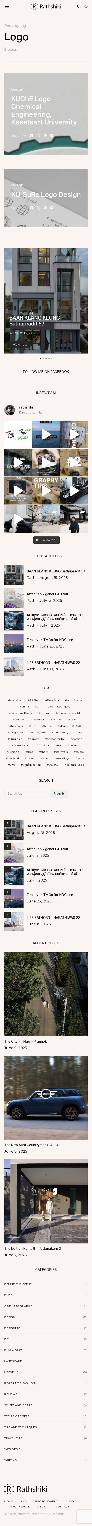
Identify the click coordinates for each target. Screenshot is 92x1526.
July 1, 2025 (50, 625)
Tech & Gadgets (16, 1416)
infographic (16, 732)
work (80, 758)
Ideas (63, 726)
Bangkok (53, 700)
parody (34, 738)
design (57, 719)
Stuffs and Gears (18, 1405)
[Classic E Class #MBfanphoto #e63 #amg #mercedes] (18, 519)
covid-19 (18, 719)
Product (44, 745)
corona (45, 713)
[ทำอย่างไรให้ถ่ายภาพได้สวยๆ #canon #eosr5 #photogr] (46, 491)
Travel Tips (13, 1438)
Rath (31, 578)
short (44, 751)
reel (59, 745)
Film (24, 1501)
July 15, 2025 (51, 601)
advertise (16, 700)
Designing (12, 1328)
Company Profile (21, 713)
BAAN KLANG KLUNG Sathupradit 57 (56, 571)
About (42, 1506)
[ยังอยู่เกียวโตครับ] (74, 519)
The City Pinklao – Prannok (25, 1042)
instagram (39, 732)
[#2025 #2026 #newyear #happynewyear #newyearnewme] (46, 434)
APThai (34, 700)
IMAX (77, 726)
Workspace (20, 1506)
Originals (16, 738)
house (48, 726)
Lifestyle (11, 1372)
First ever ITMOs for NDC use (50, 640)
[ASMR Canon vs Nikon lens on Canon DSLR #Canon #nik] (46, 462)
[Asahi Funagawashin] (46, 519)
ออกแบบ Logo (75, 764)
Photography (46, 1501)
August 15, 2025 (23, 333)
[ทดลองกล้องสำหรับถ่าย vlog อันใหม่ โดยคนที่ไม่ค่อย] (74, 434)
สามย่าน (54, 764)
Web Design (13, 1449)
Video (45, 758)
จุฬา (12, 764)
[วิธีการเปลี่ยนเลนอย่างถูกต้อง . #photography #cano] (74, 462)
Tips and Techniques (20, 1427)
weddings (63, 758)
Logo (80, 732)
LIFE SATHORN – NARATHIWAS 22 (53, 663)
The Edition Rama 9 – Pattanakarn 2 (32, 1249)
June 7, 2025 (15, 1255)
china (25, 706)
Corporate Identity (70, 713)
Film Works (13, 1350)
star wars (62, 751)
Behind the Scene (18, 1284)
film (33, 726)
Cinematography (58, 706)
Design (17, 89)
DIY (6, 1339)
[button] (86, 6)
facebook (17, 726)
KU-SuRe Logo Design (46, 195)
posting (77, 738)
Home (8, 1501)
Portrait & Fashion (19, 1383)
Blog (8, 1295)
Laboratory (61, 732)
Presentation (22, 745)
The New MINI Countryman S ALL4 (31, 1145)
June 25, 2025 (52, 646)
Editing (74, 719)
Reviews (10, 1394)
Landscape (13, 1361)
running (13, 751)
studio (80, 751)
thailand (13, 758)
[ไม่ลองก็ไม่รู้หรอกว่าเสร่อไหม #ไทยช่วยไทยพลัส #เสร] (18, 434)
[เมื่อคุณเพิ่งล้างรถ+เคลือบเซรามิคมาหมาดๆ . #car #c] (74, 491)
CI (38, 706)
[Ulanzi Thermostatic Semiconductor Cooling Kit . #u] (18, 491)
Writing (10, 1460)
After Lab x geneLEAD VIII (47, 594)
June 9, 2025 (15, 1048)
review (74, 745)
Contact (62, 1506)
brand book (74, 700)
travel (30, 758)
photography (55, 738)
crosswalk (38, 719)
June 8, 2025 (15, 1151)
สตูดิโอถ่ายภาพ (32, 764)
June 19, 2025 (52, 669)
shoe (30, 751)
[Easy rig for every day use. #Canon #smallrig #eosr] (18, 462)
